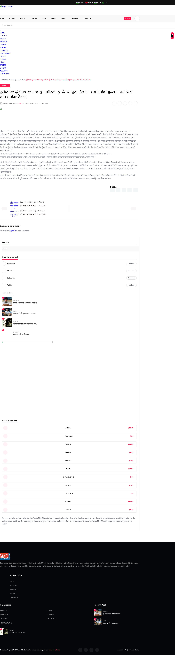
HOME (2, 18)
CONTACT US (87, 18)
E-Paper (13, 589)
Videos (12, 594)
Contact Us (14, 598)
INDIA (44, 18)
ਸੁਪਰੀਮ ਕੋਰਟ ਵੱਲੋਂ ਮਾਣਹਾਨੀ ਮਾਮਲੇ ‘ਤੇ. (25, 303)
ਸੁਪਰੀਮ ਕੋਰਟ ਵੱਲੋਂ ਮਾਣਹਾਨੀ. (111, 614)
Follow (131, 263)
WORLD (22, 18)
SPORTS (53, 18)
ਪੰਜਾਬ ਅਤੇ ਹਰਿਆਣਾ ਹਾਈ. (17, 632)
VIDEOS (63, 18)
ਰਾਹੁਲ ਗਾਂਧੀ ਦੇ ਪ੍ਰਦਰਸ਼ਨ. (111, 623)
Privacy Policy (134, 650)
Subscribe (131, 271)
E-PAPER (12, 18)
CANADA (3, 45)
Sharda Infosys (54, 650)
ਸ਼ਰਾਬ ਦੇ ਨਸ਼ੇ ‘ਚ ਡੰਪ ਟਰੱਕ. (21, 334)
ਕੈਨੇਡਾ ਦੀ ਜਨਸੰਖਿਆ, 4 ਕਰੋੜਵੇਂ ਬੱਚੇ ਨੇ (32, 202)
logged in (12, 231)
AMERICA (3, 42)
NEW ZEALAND (6, 623)
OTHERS (3, 56)
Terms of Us (121, 650)
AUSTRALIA (4, 50)
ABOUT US (74, 18)
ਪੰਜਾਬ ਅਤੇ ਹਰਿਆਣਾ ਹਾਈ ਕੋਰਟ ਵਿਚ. (25, 324)
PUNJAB (34, 18)
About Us (13, 585)
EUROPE (3, 47)
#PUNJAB (5, 86)
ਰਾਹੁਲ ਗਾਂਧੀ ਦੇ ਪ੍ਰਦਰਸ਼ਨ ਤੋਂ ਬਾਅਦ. (24, 313)
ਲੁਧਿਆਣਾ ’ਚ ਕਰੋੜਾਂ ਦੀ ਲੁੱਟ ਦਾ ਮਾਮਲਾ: (32, 211)
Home (12, 581)
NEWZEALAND (5, 53)
